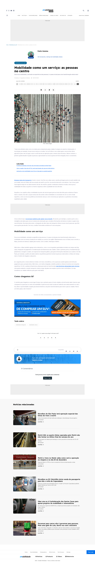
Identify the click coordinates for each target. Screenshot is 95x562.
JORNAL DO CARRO (54, 15)
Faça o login (47, 378)
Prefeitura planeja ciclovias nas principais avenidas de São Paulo (34, 165)
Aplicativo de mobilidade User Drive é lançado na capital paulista (34, 171)
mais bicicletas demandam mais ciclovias (67, 266)
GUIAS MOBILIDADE (33, 15)
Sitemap (68, 552)
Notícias (39, 556)
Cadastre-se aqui (37, 360)
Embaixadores (43, 552)
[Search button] (83, 10)
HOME (19, 15)
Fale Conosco (61, 552)
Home (7, 44)
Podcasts (50, 556)
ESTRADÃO (70, 15)
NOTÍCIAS (24, 15)
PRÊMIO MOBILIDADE (43, 15)
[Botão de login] (88, 11)
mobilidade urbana (33, 324)
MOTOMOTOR (63, 15)
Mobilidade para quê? (13, 44)
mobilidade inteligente (21, 324)
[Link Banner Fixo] (47, 308)
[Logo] (48, 10)
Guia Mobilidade (34, 552)
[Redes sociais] (6, 10)
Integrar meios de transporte (22, 180)
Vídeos (59, 556)
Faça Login (91, 552)
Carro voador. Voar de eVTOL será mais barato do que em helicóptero (35, 168)
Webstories (70, 556)
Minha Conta (52, 552)
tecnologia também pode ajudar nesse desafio (39, 219)
